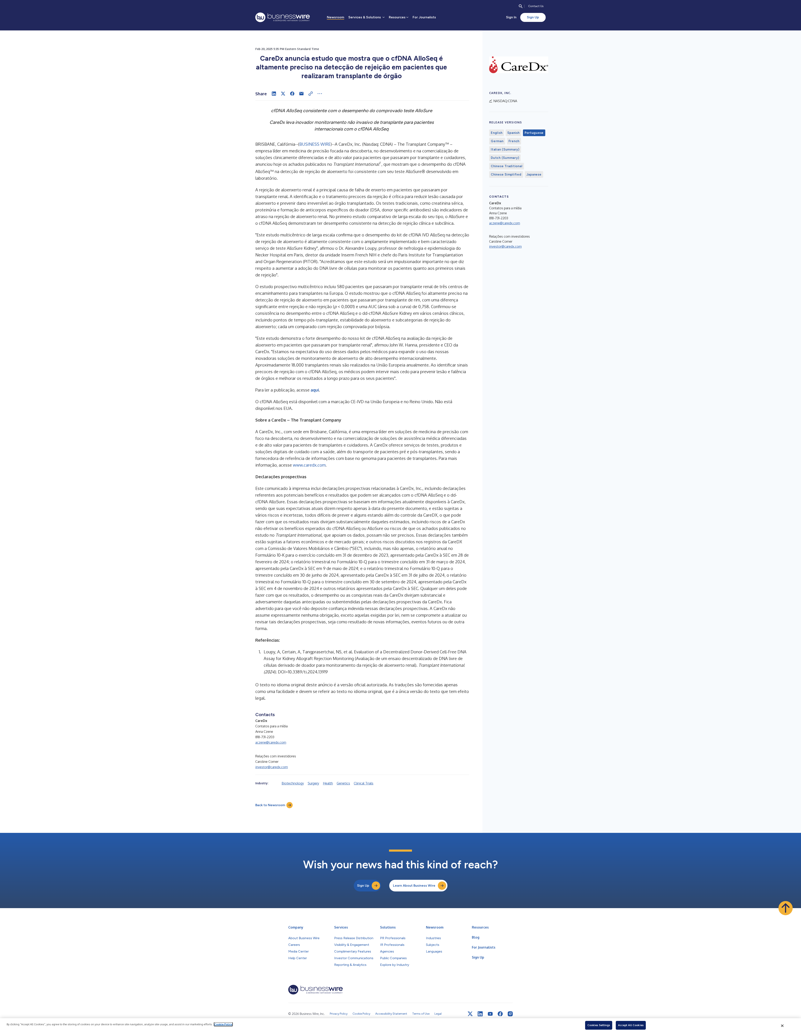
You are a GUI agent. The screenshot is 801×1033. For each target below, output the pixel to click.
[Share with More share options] (319, 93)
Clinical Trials (363, 783)
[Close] (782, 1026)
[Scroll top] (785, 908)
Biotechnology (293, 783)
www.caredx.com (309, 465)
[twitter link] (470, 1014)
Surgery (313, 783)
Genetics (343, 783)
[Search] (521, 6)
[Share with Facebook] (292, 93)
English (496, 133)
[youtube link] (490, 1014)
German (497, 141)
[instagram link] (510, 1013)
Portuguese (534, 133)
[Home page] (282, 17)
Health (328, 783)
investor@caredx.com (271, 767)
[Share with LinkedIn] (274, 93)
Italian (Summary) (505, 149)
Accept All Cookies (631, 1025)
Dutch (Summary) (505, 158)
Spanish (513, 133)
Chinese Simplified (506, 174)
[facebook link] (500, 1013)
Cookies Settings (598, 1025)
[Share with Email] (301, 93)
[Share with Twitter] (283, 93)
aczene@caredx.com (270, 742)
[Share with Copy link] (310, 93)
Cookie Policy (223, 1024)
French (514, 141)
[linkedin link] (480, 1013)
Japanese (534, 174)
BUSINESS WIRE (315, 144)
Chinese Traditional (506, 166)
